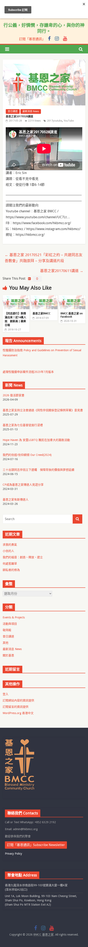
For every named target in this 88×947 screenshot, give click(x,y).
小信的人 (8, 551)
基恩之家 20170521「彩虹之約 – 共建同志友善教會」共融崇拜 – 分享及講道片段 (43, 258)
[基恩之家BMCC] (43, 298)
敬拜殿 (7, 630)
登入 (5, 694)
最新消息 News (31, 111)
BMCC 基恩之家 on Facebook (72, 315)
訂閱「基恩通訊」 (32, 39)
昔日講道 (13, 111)
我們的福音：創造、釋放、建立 (23, 557)
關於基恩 (8, 655)
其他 (5, 642)
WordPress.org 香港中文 (18, 713)
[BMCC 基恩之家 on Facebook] (72, 298)
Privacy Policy (13, 853)
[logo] (19, 741)
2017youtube (54, 120)
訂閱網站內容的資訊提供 (18, 700)
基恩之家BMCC (41, 313)
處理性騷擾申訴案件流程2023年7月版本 (28, 371)
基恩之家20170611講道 (61, 271)
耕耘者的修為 (11, 570)
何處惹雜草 (10, 563)
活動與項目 (10, 623)
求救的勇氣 (10, 544)
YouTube (69, 120)
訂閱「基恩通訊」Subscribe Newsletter (36, 845)
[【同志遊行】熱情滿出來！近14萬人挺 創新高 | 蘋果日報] (16, 298)
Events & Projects (14, 617)
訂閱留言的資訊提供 (15, 706)
